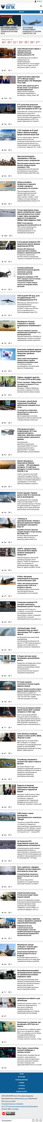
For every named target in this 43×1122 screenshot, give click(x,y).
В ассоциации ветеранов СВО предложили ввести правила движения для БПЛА (28, 244)
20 (8, 42)
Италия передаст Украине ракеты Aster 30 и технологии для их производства (28, 495)
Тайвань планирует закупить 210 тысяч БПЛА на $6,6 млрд (28, 378)
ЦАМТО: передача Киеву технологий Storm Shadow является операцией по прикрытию (27, 552)
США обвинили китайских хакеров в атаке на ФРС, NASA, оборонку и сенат (29, 736)
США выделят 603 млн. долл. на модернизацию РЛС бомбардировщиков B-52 (28, 298)
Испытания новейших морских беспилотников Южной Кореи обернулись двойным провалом (29, 352)
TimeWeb (15, 1109)
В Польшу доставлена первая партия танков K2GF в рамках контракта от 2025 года (28, 710)
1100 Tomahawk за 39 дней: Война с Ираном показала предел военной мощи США (28, 132)
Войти (39, 1)
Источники (21, 1077)
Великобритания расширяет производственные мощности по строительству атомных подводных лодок (29, 974)
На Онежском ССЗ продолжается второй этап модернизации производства (28, 843)
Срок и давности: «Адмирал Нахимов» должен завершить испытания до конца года (29, 869)
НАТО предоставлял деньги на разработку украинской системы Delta (9, 30)
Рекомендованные (21, 1079)
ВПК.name (24, 1098)
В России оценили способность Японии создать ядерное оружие (28, 684)
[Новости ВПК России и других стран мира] (8, 8)
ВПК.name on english (9, 1101)
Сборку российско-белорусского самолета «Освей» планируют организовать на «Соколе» (27, 185)
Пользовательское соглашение (12, 1104)
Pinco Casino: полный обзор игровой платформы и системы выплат (28, 1050)
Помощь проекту (21, 1091)
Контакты (21, 1088)
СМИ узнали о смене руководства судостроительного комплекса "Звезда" (29, 816)
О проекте (21, 1085)
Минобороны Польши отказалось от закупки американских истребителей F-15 (29, 325)
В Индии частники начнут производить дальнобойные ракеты (28, 658)
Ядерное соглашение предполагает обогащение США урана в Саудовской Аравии (27, 788)
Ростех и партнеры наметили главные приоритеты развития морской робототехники (29, 921)
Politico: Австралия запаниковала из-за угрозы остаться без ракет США (28, 579)
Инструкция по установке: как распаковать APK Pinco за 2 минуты (29, 1024)
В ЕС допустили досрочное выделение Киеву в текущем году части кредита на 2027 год (29, 107)
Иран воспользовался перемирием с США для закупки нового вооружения (28, 158)
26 (31, 42)
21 (14, 42)
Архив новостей (7, 39)
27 (37, 42)
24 (20, 42)
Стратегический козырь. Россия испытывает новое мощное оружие (27, 895)
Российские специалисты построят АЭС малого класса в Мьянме (29, 762)
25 (25, 42)
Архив (21, 1074)
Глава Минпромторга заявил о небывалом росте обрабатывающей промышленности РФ (29, 52)
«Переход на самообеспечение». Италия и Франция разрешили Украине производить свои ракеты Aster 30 (28, 523)
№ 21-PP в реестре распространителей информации (20, 1106)
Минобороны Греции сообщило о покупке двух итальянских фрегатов (27, 947)
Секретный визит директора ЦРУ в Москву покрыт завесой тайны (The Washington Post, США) (29, 80)
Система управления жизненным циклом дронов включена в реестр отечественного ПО (28, 271)
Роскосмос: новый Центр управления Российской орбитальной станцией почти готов (28, 404)
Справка (21, 1082)
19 (3, 42)
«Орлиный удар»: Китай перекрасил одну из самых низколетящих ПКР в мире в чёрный (28, 631)
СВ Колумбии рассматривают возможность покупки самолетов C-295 (32, 30)
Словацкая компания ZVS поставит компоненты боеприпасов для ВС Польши (28, 604)
